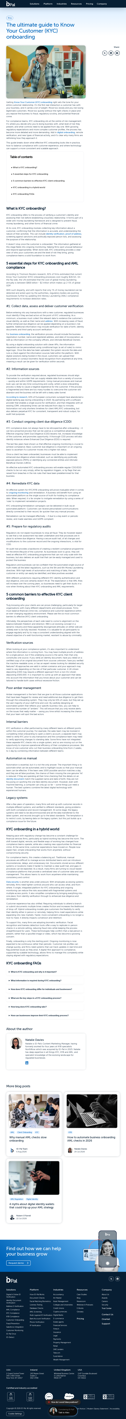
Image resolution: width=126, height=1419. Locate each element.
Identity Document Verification (13, 1301)
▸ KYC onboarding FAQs (22, 194)
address (49, 321)
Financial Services (60, 1325)
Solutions (11, 1289)
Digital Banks (58, 1315)
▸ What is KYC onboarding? (24, 167)
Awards (104, 1298)
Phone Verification (37, 1322)
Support (106, 1323)
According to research (16, 397)
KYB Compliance (12, 1317)
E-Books (80, 1308)
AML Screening (36, 1312)
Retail (55, 1346)
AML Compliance (13, 1310)
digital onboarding (66, 132)
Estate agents (58, 1322)
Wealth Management (61, 1360)
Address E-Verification (15, 1306)
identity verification (55, 234)
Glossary (80, 1312)
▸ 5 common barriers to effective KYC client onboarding (38, 181)
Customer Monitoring (14, 1330)
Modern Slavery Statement (97, 1409)
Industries (58, 1289)
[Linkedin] (117, 1279)
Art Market (57, 1298)
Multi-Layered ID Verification (41, 1315)
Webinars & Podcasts (85, 1305)
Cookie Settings (15, 1414)
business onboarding (20, 334)
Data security (12, 882)
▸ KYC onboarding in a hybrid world (28, 187)
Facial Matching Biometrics (40, 1301)
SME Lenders (58, 1349)
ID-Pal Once (11, 1334)
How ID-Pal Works (37, 1294)
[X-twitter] (111, 1279)
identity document (15, 779)
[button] (104, 53)
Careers (105, 1301)
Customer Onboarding (15, 1320)
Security (105, 1305)
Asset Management (60, 1301)
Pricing (80, 1318)
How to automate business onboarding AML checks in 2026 (91, 1139)
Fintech (56, 1329)
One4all (106, 1319)
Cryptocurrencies (60, 1312)
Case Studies (82, 1294)
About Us (105, 1294)
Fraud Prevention (13, 1324)
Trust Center (106, 1308)
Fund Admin (58, 1356)
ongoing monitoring (18, 493)
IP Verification (35, 1325)
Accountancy (58, 1294)
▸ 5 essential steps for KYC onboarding (29, 174)
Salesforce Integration (15, 1327)
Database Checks (36, 1308)
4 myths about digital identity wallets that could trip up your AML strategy (31, 1206)
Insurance (57, 1332)
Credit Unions (58, 1308)
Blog (10, 18)
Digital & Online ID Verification (13, 1296)
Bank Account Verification (40, 1319)
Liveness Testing (36, 1305)
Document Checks (37, 1298)
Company (107, 1289)
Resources (82, 1289)
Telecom (56, 1353)
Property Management (62, 1343)
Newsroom (81, 1301)
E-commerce (58, 1318)
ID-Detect (10, 1337)
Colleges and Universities (63, 1305)
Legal (55, 1336)
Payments (57, 1339)
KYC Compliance (12, 1313)
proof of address (73, 234)
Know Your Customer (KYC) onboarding (33, 102)
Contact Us (107, 1314)
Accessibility (115, 1409)
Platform (34, 1289)
